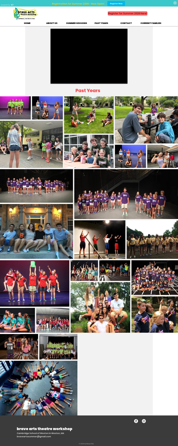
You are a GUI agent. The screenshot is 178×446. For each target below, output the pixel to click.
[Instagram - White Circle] (144, 421)
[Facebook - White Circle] (136, 421)
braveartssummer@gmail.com (34, 436)
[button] (51, 23)
